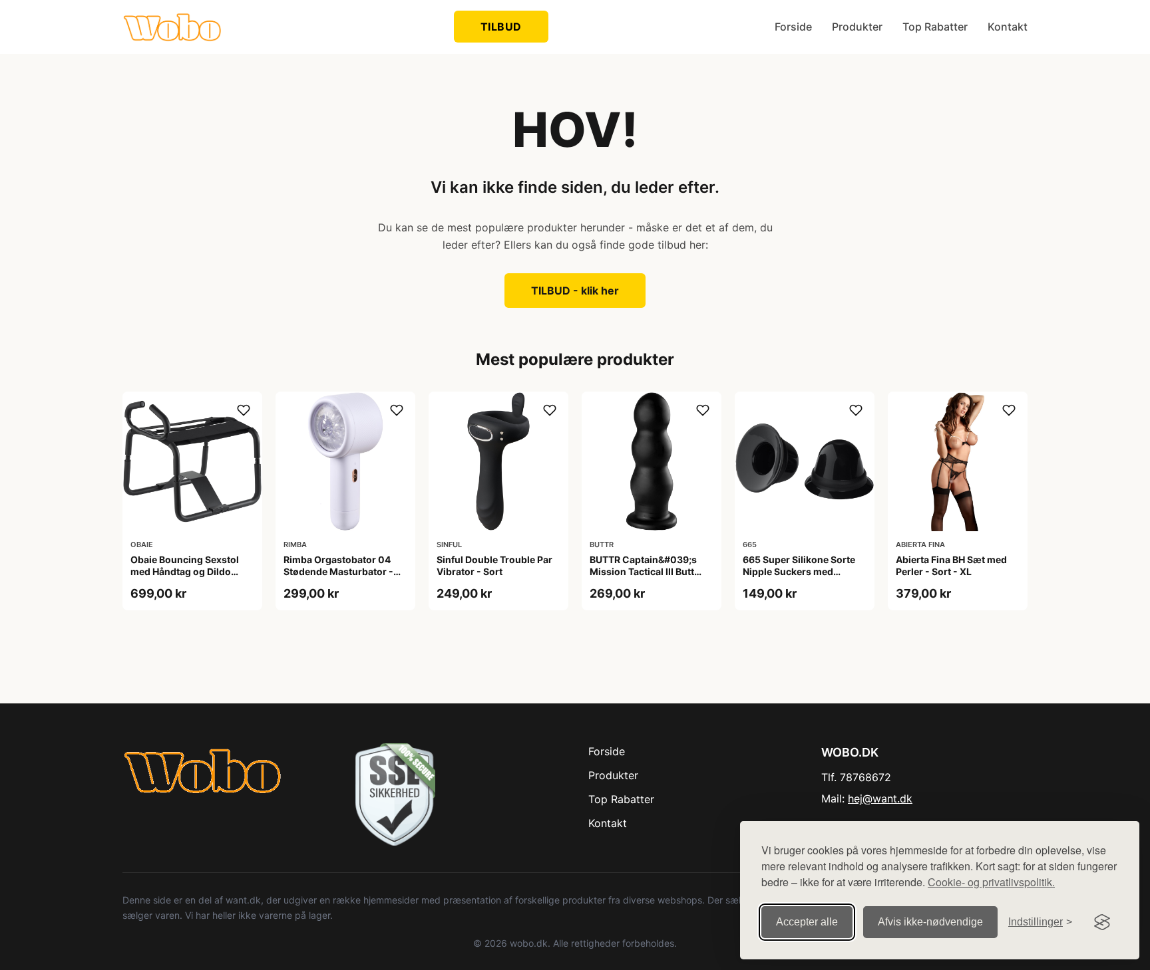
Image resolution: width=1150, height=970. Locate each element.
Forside (793, 26)
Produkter (857, 26)
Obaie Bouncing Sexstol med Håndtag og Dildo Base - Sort (184, 571)
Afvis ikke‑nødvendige (930, 921)
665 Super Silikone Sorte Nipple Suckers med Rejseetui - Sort (799, 571)
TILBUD (501, 26)
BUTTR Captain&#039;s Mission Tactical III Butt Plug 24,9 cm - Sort (643, 571)
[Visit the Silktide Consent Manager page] (1102, 922)
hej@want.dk (880, 798)
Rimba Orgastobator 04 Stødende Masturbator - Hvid (338, 571)
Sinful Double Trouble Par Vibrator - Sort (494, 565)
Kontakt (1008, 26)
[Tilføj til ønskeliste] (244, 410)
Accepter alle (807, 921)
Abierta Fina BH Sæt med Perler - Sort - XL (951, 565)
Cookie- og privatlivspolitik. (991, 882)
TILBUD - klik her (575, 290)
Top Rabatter (935, 26)
